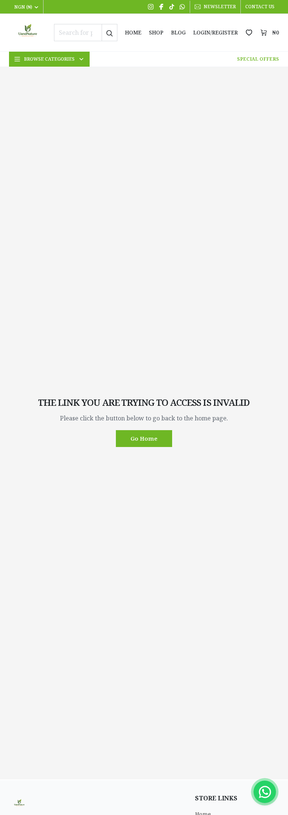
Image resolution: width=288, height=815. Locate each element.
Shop (156, 32)
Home (133, 32)
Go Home (144, 438)
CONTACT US (259, 6)
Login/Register (215, 32)
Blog (178, 32)
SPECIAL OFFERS (258, 59)
